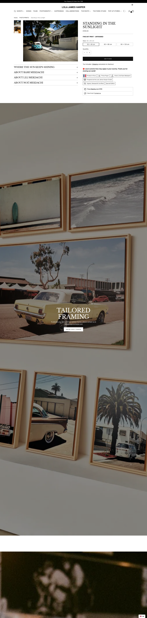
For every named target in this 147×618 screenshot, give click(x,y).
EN (143, 616)
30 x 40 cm (91, 44)
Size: (88, 41)
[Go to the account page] (128, 11)
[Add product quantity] (84, 52)
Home (15, 17)
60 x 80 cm (108, 44)
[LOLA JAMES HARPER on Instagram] (132, 5)
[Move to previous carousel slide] (127, 545)
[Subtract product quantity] (89, 52)
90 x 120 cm (125, 44)
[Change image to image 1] (17, 22)
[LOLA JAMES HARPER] (73, 7)
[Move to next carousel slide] (131, 545)
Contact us (97, 93)
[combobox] (142, 616)
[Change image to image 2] (17, 29)
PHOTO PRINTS (24, 17)
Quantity (85, 49)
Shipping (95, 64)
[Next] (125, 11)
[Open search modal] (15, 11)
